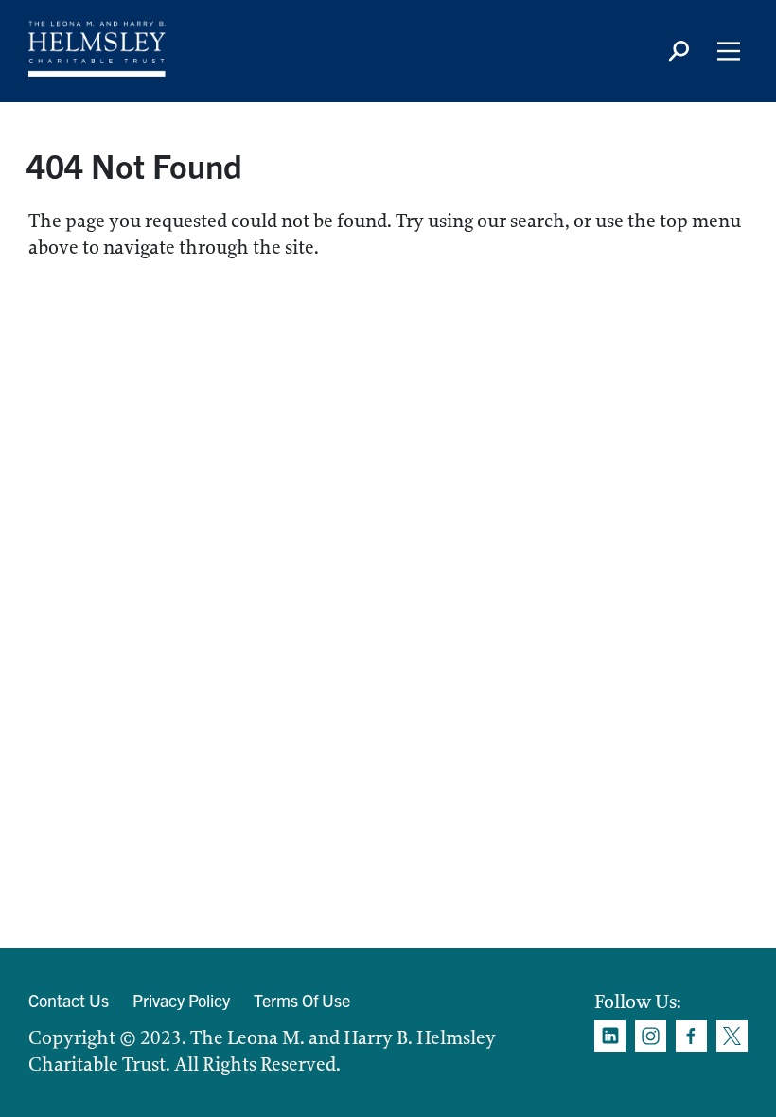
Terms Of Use (302, 1000)
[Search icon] (678, 51)
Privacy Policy (181, 1000)
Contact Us (68, 1000)
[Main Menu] (729, 51)
